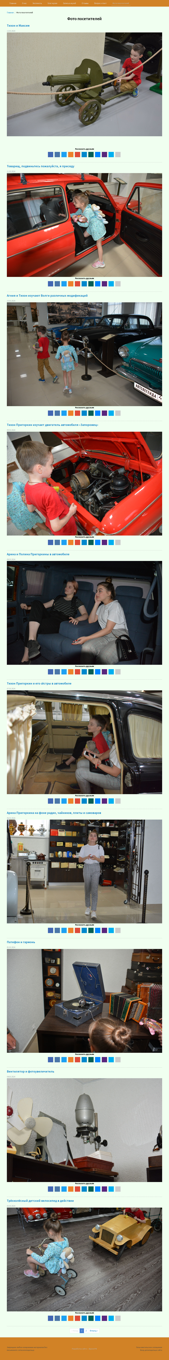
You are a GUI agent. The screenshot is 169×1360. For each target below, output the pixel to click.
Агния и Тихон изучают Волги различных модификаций (47, 295)
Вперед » (94, 1330)
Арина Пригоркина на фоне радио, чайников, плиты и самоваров (54, 813)
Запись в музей (69, 3)
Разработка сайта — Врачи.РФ (84, 1349)
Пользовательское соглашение (149, 1347)
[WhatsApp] (91, 154)
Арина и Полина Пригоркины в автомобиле (38, 554)
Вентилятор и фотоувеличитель (30, 1071)
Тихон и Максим (18, 25)
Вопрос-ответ (100, 3)
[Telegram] (84, 154)
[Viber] (104, 154)
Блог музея (52, 3)
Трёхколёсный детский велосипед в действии (40, 1201)
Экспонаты (37, 3)
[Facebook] (50, 154)
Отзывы (85, 3)
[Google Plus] (77, 154)
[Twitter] (64, 154)
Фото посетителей (120, 3)
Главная (13, 3)
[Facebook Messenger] (97, 154)
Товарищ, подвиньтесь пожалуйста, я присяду (40, 166)
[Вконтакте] (57, 154)
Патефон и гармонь (21, 942)
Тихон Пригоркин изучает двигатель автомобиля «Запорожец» (52, 425)
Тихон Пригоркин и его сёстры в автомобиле (39, 683)
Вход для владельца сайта (151, 1350)
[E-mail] (118, 154)
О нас (24, 3)
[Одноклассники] (70, 154)
